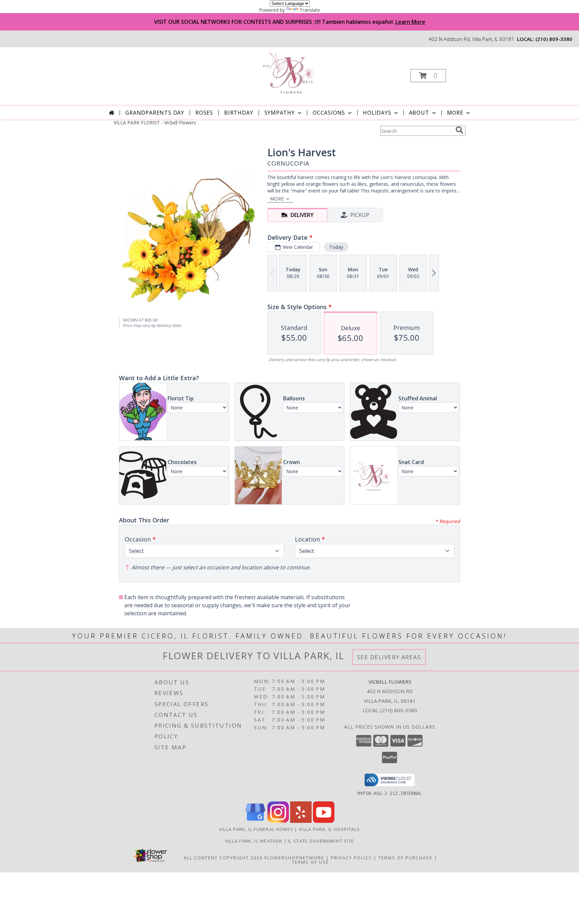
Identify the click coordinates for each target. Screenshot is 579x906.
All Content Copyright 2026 (223, 858)
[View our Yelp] (301, 821)
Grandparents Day (154, 112)
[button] (428, 75)
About (419, 112)
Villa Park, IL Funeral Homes (256, 829)
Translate (310, 10)
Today (336, 247)
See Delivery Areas (389, 657)
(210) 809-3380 (553, 39)
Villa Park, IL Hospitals (329, 829)
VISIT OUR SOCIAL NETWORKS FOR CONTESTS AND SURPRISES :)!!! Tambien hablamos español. (289, 21)
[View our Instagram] (278, 821)
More (455, 112)
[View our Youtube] (323, 821)
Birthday (238, 112)
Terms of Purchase (405, 858)
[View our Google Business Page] (255, 821)
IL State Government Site (321, 841)
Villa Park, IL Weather (253, 841)
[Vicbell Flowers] (289, 73)
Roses (204, 112)
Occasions (329, 112)
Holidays (377, 112)
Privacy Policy (351, 858)
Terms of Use (310, 862)
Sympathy (279, 112)
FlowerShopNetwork (294, 858)
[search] (459, 130)
